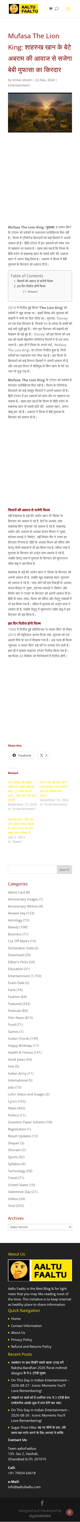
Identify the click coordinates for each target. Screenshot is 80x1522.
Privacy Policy (21, 1339)
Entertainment (19, 85)
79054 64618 (25, 1473)
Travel (12, 1177)
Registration (17, 1129)
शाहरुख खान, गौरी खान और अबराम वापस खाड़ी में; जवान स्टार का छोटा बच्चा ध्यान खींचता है (21, 826)
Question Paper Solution (26, 1122)
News (12, 1108)
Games (13, 1031)
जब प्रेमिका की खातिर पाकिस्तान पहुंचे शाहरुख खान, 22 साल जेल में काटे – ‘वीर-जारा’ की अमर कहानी (22, 791)
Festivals (14, 1010)
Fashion (14, 996)
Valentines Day (19, 1191)
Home (15, 1318)
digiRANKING (40, 1516)
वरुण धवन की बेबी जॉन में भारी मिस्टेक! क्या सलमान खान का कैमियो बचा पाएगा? (54, 789)
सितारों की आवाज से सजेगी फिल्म (35, 281)
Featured (15, 1003)
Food (12, 1024)
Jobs (11, 1087)
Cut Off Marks (18, 941)
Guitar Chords (18, 1038)
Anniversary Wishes (23, 906)
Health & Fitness (20, 1052)
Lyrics (12, 1101)
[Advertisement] (40, 182)
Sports (13, 1157)
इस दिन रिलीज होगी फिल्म (31, 286)
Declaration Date (21, 948)
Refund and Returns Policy (31, 1346)
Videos (13, 1199)
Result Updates (19, 1136)
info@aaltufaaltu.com (24, 1487)
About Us (18, 1332)
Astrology (15, 920)
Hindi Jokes (16, 1059)
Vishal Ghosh (22, 80)
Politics (13, 1115)
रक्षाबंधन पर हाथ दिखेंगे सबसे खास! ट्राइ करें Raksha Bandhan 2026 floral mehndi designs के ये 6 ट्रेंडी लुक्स (39, 1367)
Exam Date (16, 982)
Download (16, 955)
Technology (17, 1171)
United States (18, 1185)
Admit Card (16, 892)
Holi (11, 1066)
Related (32, 291)
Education (15, 969)
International (18, 1080)
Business (15, 934)
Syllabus (14, 1164)
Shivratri (14, 1150)
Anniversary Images (23, 899)
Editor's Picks (18, 962)
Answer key (17, 913)
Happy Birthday (20, 1045)
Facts (12, 990)
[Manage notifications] (69, 1512)
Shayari (13, 1143)
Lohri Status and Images (26, 1094)
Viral (11, 1205)
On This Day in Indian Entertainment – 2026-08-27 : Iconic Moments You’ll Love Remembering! (40, 1385)
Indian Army (17, 1073)
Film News (16, 1017)
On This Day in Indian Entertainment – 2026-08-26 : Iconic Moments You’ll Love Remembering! (40, 1415)
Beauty (13, 927)
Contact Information (26, 1325)
